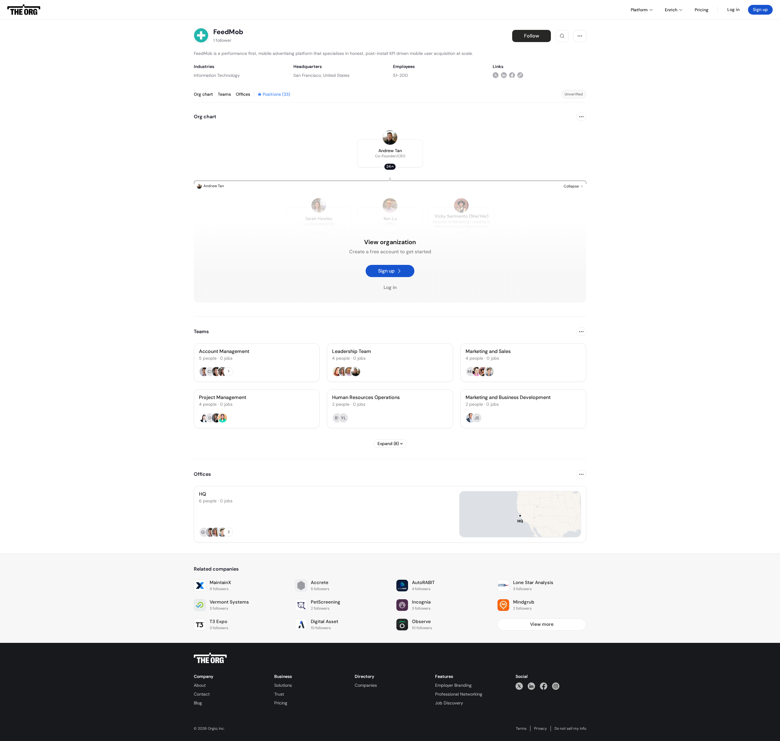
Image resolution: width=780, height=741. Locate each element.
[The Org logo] (210, 658)
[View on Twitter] (495, 75)
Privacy (540, 728)
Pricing (280, 703)
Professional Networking (458, 694)
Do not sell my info (570, 728)
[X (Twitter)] (519, 686)
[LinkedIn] (531, 686)
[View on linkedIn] (504, 75)
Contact (202, 694)
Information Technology (217, 75)
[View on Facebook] (512, 75)
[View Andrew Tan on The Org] (390, 137)
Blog (198, 703)
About (200, 685)
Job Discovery (449, 703)
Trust (279, 694)
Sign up (760, 9)
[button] (390, 153)
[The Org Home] (23, 9)
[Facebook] (543, 686)
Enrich (671, 9)
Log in (733, 9)
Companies (366, 685)
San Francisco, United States (321, 75)
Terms (521, 728)
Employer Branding (453, 685)
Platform (639, 9)
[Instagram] (555, 686)
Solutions (283, 685)
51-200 (400, 75)
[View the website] (520, 75)
